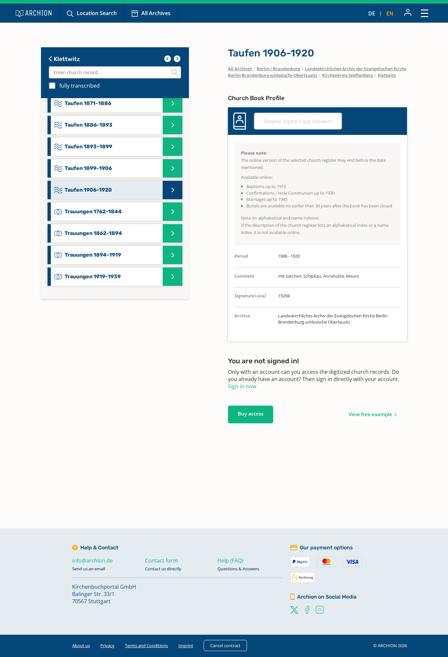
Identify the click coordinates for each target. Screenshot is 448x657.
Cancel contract (225, 645)
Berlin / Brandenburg (278, 69)
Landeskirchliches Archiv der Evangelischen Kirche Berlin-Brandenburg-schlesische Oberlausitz (317, 72)
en (390, 13)
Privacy (107, 645)
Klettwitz (66, 59)
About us (81, 645)
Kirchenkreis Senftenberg (347, 75)
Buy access (250, 413)
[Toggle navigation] (424, 13)
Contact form (161, 560)
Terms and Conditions (146, 645)
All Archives (156, 13)
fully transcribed (79, 85)
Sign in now (242, 386)
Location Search (97, 13)
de (371, 13)
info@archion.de (92, 560)
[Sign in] (408, 13)
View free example (370, 414)
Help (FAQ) (230, 560)
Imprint (185, 645)
